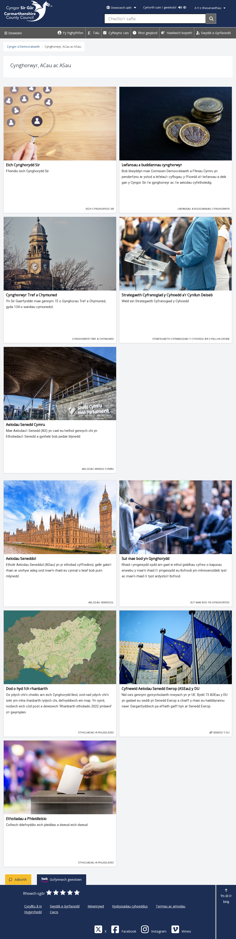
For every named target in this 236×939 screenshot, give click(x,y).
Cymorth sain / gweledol (160, 7)
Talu (95, 33)
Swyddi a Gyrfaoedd (215, 33)
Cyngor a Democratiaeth (23, 47)
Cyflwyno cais (118, 33)
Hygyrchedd (33, 912)
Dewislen (14, 33)
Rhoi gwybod (147, 33)
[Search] (211, 19)
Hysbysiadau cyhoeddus (130, 906)
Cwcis (54, 912)
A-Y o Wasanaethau (208, 8)
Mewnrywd (96, 906)
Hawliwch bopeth (179, 33)
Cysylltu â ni (33, 906)
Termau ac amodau (170, 906)
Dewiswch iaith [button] (121, 8)
